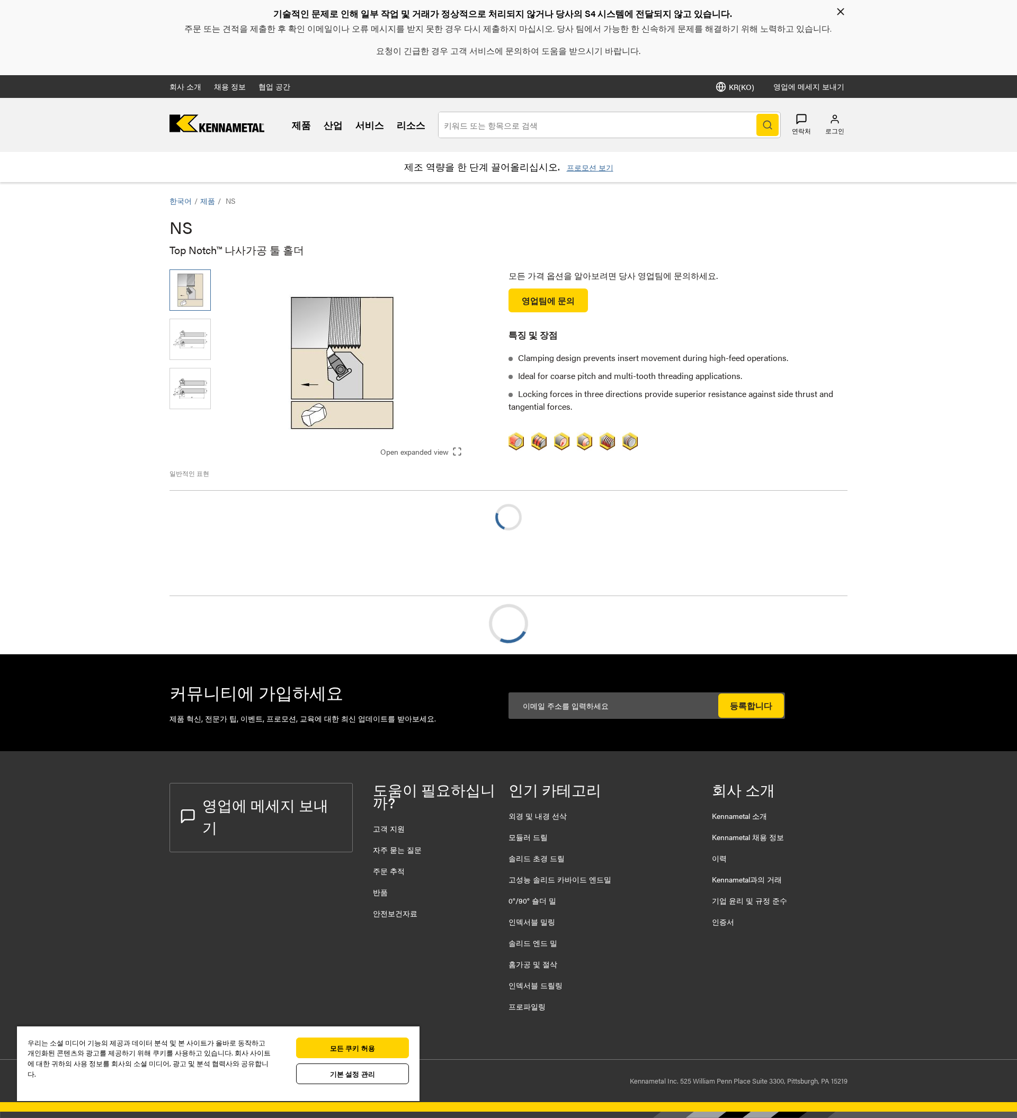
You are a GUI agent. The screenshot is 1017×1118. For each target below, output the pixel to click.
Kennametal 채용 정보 (748, 837)
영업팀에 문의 (548, 300)
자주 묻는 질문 (397, 849)
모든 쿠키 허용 (352, 1048)
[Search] (767, 125)
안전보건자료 (395, 913)
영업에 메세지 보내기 (808, 86)
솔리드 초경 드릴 (536, 858)
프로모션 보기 (590, 167)
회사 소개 (185, 86)
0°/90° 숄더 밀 (532, 900)
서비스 (369, 124)
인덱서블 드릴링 (535, 985)
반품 (380, 892)
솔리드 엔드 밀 (532, 942)
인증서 (723, 921)
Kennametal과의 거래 (747, 879)
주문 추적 (389, 870)
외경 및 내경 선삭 (537, 815)
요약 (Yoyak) (213, 623)
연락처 (801, 131)
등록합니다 (751, 705)
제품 (301, 124)
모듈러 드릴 (528, 837)
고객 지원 (389, 828)
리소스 (411, 124)
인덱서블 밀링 (531, 921)
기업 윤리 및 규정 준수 (749, 900)
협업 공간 (274, 86)
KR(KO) (741, 87)
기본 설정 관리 (352, 1074)
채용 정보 (230, 86)
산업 (333, 124)
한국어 (181, 200)
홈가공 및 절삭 (532, 964)
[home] (217, 129)
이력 (719, 858)
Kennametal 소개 (739, 815)
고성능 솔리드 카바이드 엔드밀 (559, 879)
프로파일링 (527, 1006)
